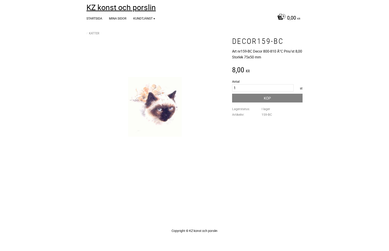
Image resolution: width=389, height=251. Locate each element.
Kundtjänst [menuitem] (143, 18)
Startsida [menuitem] (94, 18)
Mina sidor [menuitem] (118, 18)
